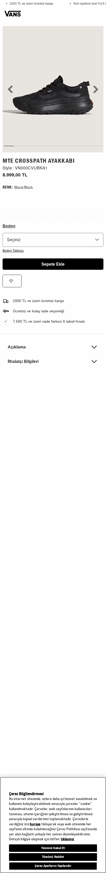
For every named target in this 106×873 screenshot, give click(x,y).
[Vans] (12, 14)
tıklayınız (67, 839)
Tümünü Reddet (53, 857)
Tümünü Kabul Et (53, 848)
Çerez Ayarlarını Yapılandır (53, 866)
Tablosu (13, 250)
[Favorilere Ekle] (12, 281)
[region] (53, 825)
